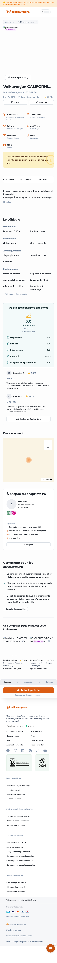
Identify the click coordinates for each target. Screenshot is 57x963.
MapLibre (45, 479)
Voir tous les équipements (16, 294)
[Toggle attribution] (50, 479)
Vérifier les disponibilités (28, 690)
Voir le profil (29, 545)
